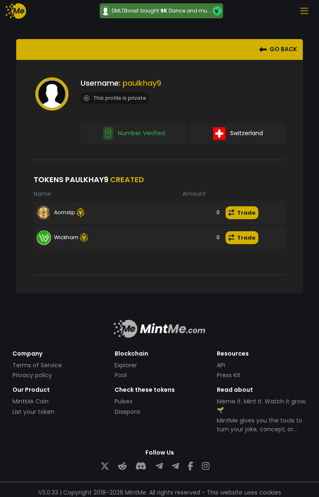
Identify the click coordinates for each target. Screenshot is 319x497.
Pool (121, 375)
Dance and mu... (190, 10)
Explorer (126, 365)
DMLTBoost (125, 10)
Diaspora (127, 412)
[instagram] (205, 466)
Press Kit (228, 375)
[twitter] (105, 466)
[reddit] (122, 466)
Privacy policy (32, 375)
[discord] (140, 466)
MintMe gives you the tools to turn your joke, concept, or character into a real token (259, 429)
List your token (33, 412)
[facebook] (190, 466)
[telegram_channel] (175, 466)
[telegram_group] (159, 466)
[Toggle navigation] (304, 11)
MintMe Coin (30, 401)
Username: (100, 83)
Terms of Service (37, 365)
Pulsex (124, 401)
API (221, 365)
